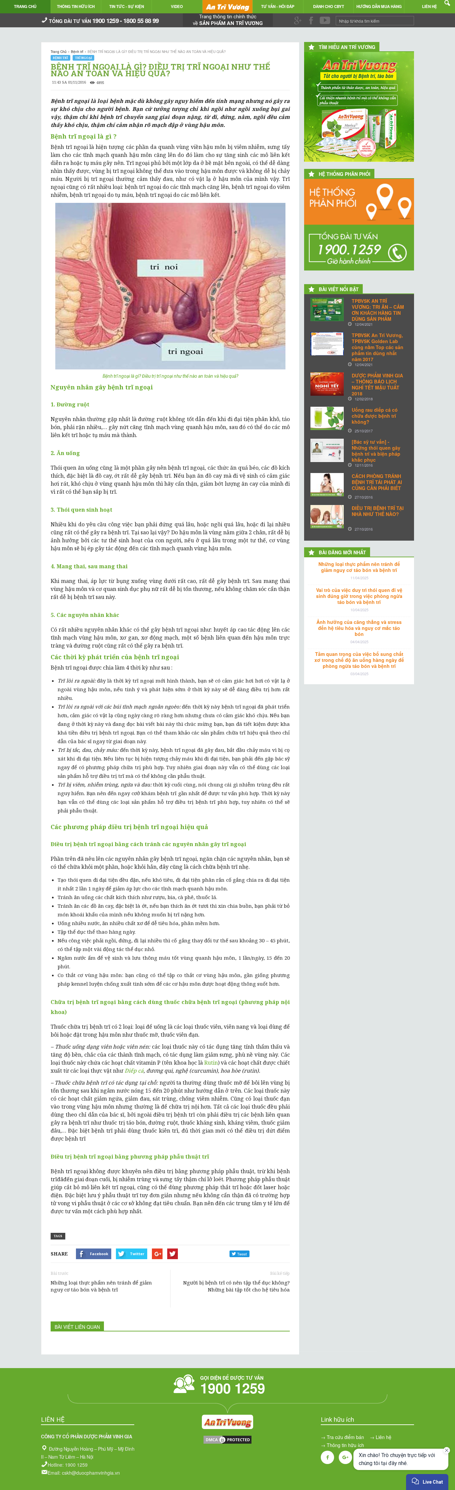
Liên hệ (383, 1437)
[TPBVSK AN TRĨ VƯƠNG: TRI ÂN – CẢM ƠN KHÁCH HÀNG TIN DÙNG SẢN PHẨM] (327, 309)
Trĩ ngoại (83, 58)
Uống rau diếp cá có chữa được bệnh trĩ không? (375, 416)
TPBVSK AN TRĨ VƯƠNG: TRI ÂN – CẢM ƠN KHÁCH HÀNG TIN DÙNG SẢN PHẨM (378, 310)
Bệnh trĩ (60, 58)
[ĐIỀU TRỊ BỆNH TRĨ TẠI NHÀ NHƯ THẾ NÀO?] (327, 516)
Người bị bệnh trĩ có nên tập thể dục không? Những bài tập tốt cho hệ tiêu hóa (236, 1286)
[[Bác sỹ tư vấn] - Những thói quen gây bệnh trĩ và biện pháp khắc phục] (327, 450)
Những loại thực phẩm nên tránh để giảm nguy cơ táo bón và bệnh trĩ (101, 1286)
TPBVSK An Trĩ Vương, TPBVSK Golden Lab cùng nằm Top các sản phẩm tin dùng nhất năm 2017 (377, 347)
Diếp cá (134, 1070)
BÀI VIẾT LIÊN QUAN (77, 1326)
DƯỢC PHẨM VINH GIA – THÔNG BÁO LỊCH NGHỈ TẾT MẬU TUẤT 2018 (377, 384)
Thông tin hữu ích (345, 1445)
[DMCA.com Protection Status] (227, 1442)
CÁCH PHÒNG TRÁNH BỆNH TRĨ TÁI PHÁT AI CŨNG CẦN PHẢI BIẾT (377, 482)
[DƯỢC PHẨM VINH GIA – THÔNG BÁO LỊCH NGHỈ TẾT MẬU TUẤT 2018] (327, 384)
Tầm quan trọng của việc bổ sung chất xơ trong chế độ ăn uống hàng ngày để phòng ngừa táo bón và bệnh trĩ (359, 660)
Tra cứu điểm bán (345, 1437)
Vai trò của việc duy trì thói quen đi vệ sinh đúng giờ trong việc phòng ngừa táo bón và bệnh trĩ (359, 596)
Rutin (211, 1062)
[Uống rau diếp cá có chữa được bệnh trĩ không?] (327, 418)
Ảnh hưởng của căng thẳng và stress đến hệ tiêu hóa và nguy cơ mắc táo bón (359, 628)
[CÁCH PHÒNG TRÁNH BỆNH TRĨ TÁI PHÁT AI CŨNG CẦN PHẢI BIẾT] (327, 484)
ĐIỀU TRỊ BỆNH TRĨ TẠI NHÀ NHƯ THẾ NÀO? (378, 511)
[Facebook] (327, 1457)
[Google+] (345, 1457)
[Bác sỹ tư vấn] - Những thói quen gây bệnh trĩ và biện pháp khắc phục (376, 451)
